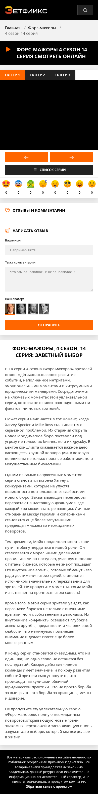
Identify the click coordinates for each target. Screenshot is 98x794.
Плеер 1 (12, 74)
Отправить (49, 324)
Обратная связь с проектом (49, 786)
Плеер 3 (62, 74)
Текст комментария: (20, 262)
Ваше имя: (13, 240)
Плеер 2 (37, 74)
